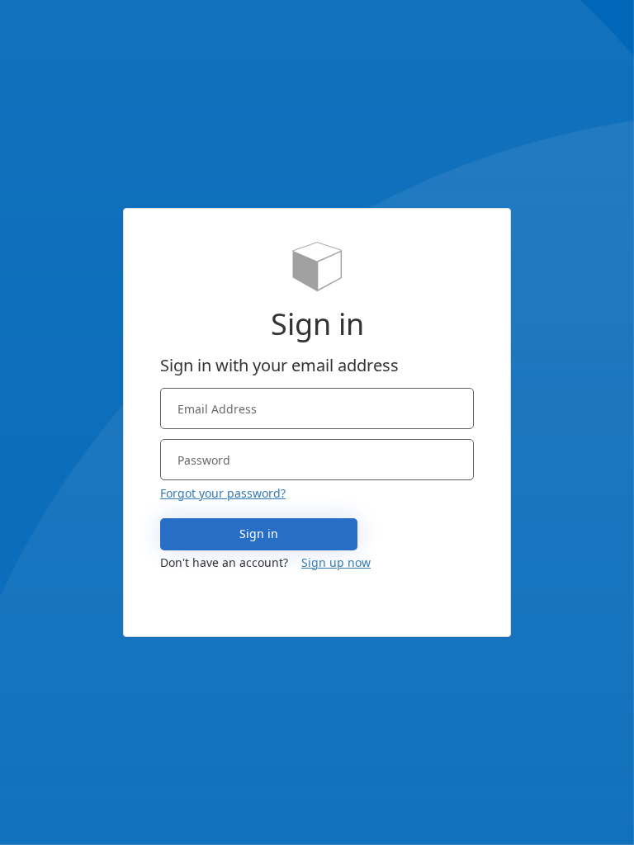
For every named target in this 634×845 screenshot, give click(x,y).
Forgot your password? (223, 493)
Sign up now (336, 562)
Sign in (258, 533)
